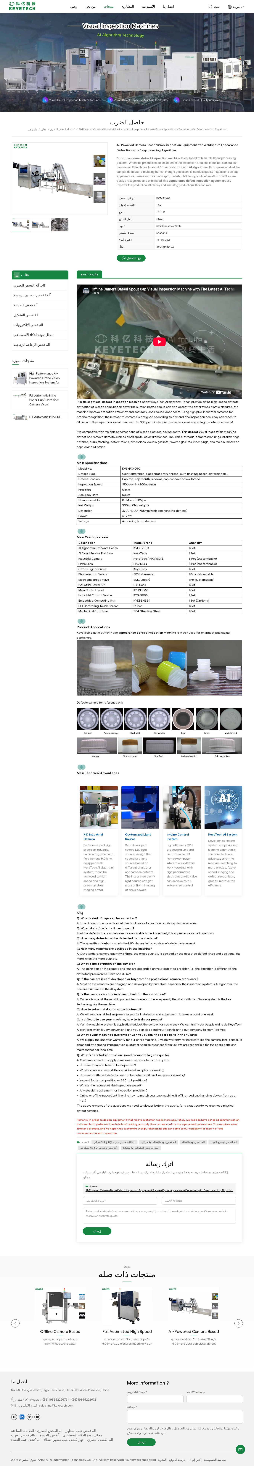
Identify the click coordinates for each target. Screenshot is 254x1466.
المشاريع (128, 6)
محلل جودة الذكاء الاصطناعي (33, 335)
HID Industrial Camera (93, 837)
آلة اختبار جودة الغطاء (193, 1142)
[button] (15, 1323)
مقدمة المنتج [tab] (89, 274)
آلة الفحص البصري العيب (224, 1142)
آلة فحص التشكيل (26, 315)
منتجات (109, 6)
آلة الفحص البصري (49, 1431)
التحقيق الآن (128, 257)
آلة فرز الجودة (49, 1435)
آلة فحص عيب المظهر (81, 1431)
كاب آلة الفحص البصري (62, 129)
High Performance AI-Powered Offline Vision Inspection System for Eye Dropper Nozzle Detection (44, 378)
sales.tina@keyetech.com (56, 1405)
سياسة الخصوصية (215, 1459)
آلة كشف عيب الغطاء (25, 1440)
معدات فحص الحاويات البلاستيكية (140, 1147)
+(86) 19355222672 (54, 1399)
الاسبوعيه (148, 6)
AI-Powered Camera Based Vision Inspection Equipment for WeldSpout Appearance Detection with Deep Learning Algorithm (159, 1190)
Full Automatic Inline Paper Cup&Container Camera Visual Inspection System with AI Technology (45, 400)
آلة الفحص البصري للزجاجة (32, 295)
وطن (73, 6)
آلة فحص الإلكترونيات (28, 325)
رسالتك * (132, 1406)
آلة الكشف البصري (100, 1440)
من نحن (90, 6)
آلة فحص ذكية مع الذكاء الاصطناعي (98, 1147)
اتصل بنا (168, 6)
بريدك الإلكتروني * (137, 1392)
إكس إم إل (195, 1459)
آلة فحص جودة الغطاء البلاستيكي (158, 1142)
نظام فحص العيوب (24, 1435)
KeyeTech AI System (222, 834)
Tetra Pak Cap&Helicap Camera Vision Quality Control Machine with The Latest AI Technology (194, 1331)
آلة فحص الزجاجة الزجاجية (32, 345)
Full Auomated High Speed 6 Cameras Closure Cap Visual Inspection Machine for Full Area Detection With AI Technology (60, 1331)
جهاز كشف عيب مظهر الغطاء (64, 1440)
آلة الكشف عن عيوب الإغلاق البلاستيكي (114, 1142)
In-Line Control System (178, 837)
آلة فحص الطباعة (25, 305)
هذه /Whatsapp (196, 1392)
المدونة (162, 1459)
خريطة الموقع (177, 1459)
